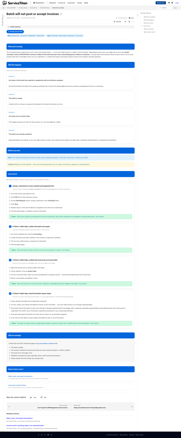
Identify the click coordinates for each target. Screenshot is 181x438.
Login (177, 3)
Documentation (11, 7)
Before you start (148, 23)
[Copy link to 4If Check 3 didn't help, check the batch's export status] (54, 293)
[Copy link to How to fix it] (19, 174)
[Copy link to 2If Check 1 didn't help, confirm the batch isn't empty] (52, 226)
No (45, 397)
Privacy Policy (124, 435)
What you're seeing (149, 17)
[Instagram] (42, 435)
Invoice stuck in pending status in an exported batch (25, 425)
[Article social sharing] (125, 21)
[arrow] (142, 26)
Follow (118, 21)
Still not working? (149, 29)
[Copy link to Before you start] (23, 150)
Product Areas (23, 7)
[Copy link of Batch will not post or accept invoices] (61, 14)
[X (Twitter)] (45, 435)
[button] (168, 7)
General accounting (58, 7)
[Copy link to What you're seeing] (25, 46)
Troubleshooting (44, 7)
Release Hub (160, 3)
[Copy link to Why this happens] (24, 65)
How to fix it (147, 26)
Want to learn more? (149, 32)
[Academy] (172, 2)
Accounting (33, 7)
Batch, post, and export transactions (20, 418)
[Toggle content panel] (138, 15)
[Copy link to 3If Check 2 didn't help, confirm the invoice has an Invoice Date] (60, 260)
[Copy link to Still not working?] (24, 335)
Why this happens (149, 20)
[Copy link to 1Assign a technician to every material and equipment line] (57, 186)
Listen (132, 18)
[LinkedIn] (51, 435)
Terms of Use (139, 435)
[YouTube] (48, 435)
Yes (34, 397)
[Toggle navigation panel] (3, 16)
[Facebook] (38, 435)
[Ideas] (169, 2)
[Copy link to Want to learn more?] (26, 369)
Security (131, 435)
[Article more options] (133, 21)
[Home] (15, 3)
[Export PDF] (129, 21)
